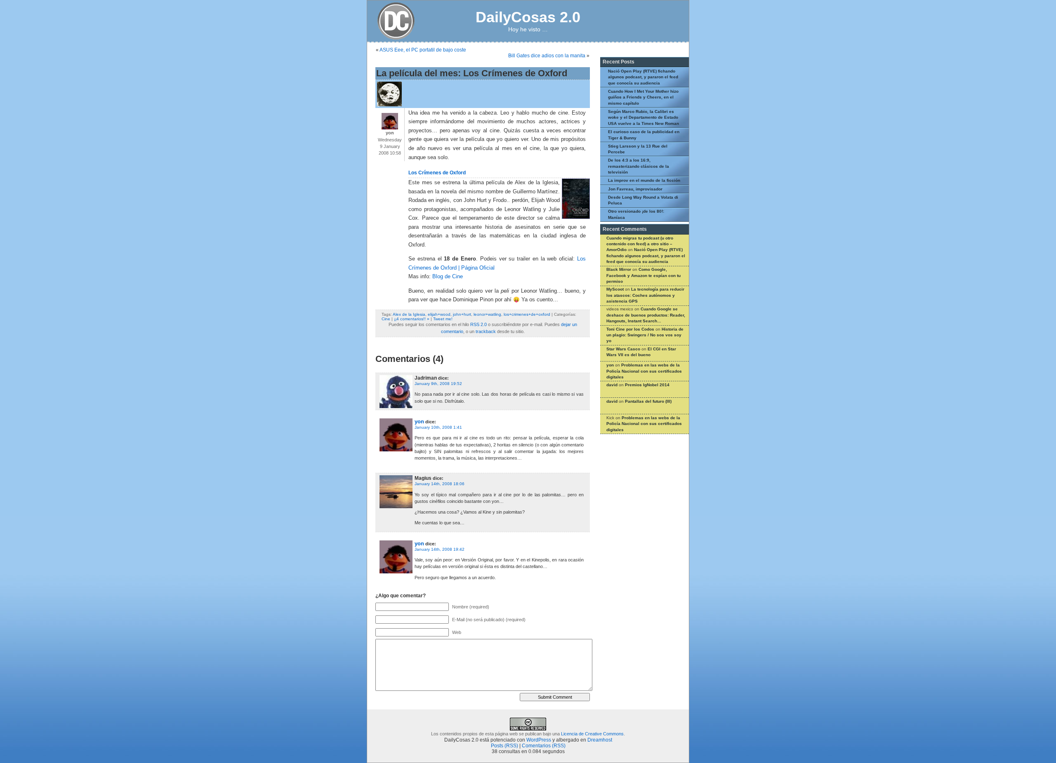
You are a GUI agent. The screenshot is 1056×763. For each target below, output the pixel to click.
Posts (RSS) (504, 746)
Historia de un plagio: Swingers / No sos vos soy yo (645, 335)
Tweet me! (443, 319)
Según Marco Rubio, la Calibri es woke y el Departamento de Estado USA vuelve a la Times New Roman (643, 117)
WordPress (538, 740)
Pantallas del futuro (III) (648, 401)
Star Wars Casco (623, 349)
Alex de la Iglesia (409, 314)
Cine (386, 319)
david (612, 385)
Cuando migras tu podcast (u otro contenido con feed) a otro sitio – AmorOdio (639, 244)
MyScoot (615, 289)
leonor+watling (487, 314)
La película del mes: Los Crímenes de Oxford (471, 73)
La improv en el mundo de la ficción (644, 180)
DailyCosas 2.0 (528, 17)
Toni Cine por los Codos (630, 329)
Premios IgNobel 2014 (647, 385)
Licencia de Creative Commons (592, 733)
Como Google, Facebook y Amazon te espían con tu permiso (643, 275)
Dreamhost (599, 740)
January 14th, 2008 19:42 (439, 549)
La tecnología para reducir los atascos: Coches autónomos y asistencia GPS (645, 295)
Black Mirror (618, 269)
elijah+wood (439, 314)
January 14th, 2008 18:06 (439, 483)
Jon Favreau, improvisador (635, 189)
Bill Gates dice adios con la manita (546, 56)
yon (419, 421)
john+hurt (462, 314)
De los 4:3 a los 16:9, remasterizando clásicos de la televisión (638, 166)
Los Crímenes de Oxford (437, 173)
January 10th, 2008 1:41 (438, 427)
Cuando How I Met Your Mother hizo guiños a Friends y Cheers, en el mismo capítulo (643, 97)
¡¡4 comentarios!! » (411, 319)
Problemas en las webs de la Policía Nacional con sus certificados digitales (644, 371)
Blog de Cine (447, 276)
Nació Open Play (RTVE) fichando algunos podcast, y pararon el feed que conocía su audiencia (643, 77)
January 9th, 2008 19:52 (438, 383)
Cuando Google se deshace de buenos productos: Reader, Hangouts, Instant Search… (645, 315)
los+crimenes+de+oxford (527, 314)
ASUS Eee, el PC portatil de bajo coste (423, 50)
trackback (486, 331)
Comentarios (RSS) (544, 746)
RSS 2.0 (478, 324)
